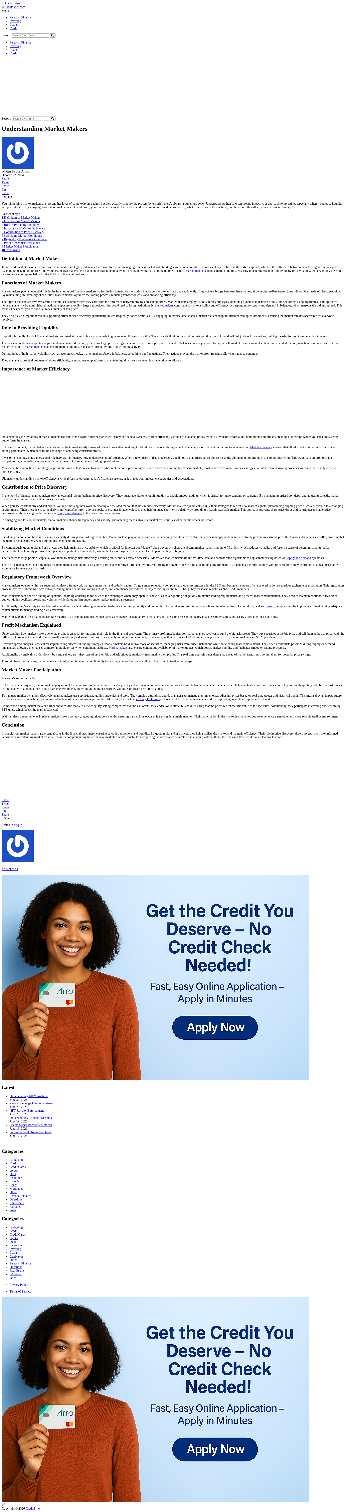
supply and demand (69, 513)
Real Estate (17, 1270)
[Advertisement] (173, 86)
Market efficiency (261, 447)
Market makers (194, 270)
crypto (18, 825)
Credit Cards (18, 1234)
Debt (13, 1241)
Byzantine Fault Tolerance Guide (30, 1132)
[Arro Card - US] (155, 1079)
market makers (164, 305)
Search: (6, 35)
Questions (16, 1267)
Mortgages (16, 1256)
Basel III (271, 606)
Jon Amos (10, 869)
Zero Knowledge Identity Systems (31, 1103)
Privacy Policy (19, 1284)
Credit (13, 28)
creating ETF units (148, 699)
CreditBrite (33, 1508)
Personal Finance (20, 17)
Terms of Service (20, 1291)
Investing (15, 21)
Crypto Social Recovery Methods (31, 1125)
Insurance (16, 1245)
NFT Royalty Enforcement (27, 1110)
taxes (13, 1278)
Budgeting (16, 1227)
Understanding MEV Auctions (29, 1096)
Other (13, 1259)
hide (17, 214)
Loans (13, 24)
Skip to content (11, 3)
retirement (16, 1274)
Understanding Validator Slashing (31, 1117)
